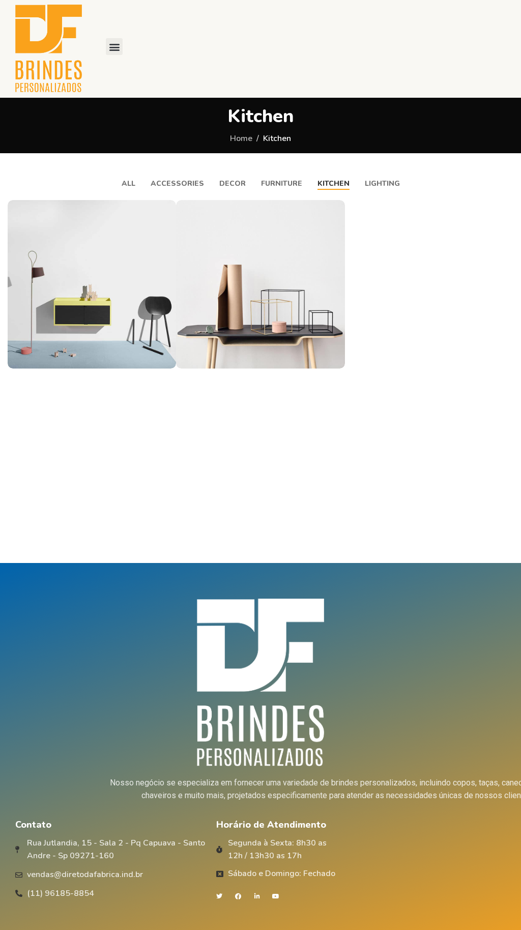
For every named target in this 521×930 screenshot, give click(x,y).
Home (241, 138)
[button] (114, 46)
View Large (167, 209)
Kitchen (277, 138)
